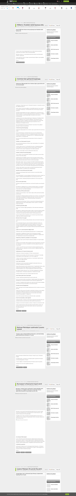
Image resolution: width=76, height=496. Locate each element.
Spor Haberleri (17, 22)
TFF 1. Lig (25, 325)
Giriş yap (66, 1)
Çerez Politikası (45, 494)
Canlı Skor (2, 8)
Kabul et (67, 494)
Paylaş (57, 25)
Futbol (22, 22)
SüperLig (25, 76)
